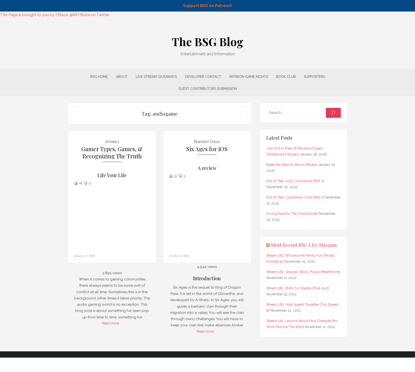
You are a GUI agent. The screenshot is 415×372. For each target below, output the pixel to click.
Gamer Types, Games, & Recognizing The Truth (112, 152)
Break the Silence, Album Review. (291, 165)
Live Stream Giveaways (156, 77)
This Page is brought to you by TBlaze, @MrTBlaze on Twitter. (54, 14)
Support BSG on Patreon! (207, 5)
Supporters (314, 77)
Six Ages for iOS (207, 149)
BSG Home (99, 77)
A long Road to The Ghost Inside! (292, 214)
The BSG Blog (207, 41)
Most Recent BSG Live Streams (304, 245)
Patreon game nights (248, 77)
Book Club (286, 77)
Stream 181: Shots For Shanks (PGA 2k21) (297, 288)
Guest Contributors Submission (207, 89)
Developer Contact (203, 77)
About (122, 77)
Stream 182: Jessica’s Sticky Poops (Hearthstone (303, 272)
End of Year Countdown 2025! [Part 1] (294, 197)
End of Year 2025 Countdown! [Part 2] (295, 181)
